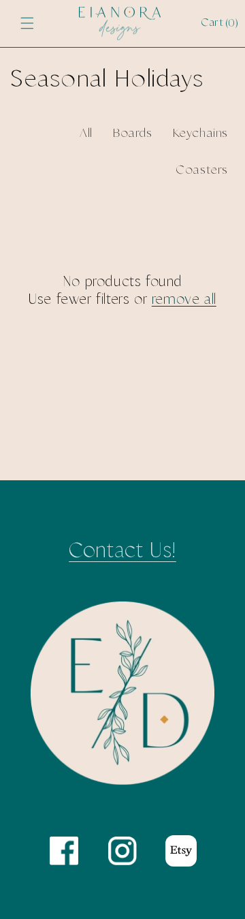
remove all (184, 300)
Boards (132, 133)
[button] (27, 23)
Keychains (200, 133)
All (86, 133)
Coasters (202, 170)
